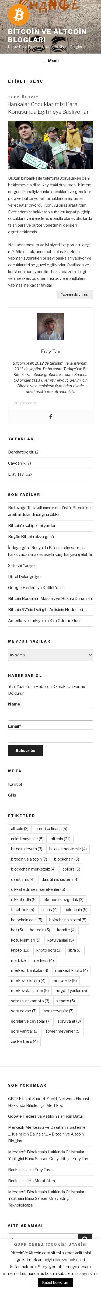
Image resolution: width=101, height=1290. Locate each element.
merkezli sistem (28, 980)
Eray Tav (16, 474)
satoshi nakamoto (30, 1001)
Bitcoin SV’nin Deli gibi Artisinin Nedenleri (45, 609)
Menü (53, 61)
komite (66, 930)
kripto (20, 950)
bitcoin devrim (26, 848)
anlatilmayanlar (27, 839)
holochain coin (26, 920)
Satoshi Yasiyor (22, 565)
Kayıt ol (15, 784)
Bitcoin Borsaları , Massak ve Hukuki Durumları (50, 598)
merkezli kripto (71, 970)
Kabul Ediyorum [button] (55, 1282)
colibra (71, 869)
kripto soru (48, 950)
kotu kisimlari (25, 940)
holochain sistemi (67, 920)
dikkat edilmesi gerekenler (38, 889)
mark (18, 960)
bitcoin (61, 839)
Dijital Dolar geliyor (25, 576)
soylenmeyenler (63, 1031)
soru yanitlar (25, 1031)
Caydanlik (17, 463)
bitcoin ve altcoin (29, 859)
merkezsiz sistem (30, 990)
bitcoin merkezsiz (68, 848)
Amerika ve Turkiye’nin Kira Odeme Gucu (45, 620)
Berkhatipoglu (21, 452)
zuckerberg (24, 1041)
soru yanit (69, 1021)
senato (65, 1001)
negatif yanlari (71, 990)
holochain (76, 909)
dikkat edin (24, 899)
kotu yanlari (60, 940)
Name (14, 704)
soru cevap (24, 1011)
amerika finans (51, 828)
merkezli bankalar (29, 970)
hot (17, 930)
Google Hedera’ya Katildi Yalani (36, 587)
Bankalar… (17, 1169)
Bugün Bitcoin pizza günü (31, 536)
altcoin (20, 828)
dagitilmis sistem (59, 879)
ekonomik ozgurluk (63, 899)
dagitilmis (22, 879)
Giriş (12, 795)
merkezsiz (65, 980)
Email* (14, 726)
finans (49, 909)
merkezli (43, 960)
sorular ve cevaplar (31, 1021)
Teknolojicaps (20, 1205)
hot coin (40, 930)
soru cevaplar (59, 1011)
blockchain (66, 859)
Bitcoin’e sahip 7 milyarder (31, 525)
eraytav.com (25, 403)
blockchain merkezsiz (33, 869)
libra (75, 950)
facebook (22, 909)
